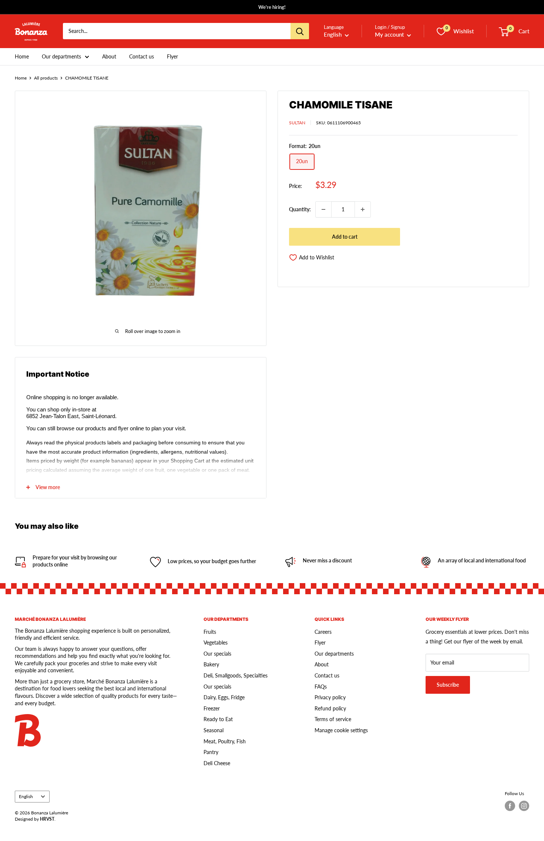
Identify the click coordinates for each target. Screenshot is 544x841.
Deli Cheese (217, 763)
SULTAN (297, 122)
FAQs (321, 686)
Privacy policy (330, 697)
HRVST (47, 819)
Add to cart (344, 236)
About (109, 56)
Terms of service (333, 719)
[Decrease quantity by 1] (323, 209)
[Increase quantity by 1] (362, 209)
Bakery (211, 664)
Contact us (141, 56)
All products (46, 78)
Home (22, 56)
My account (390, 34)
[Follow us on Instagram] (524, 806)
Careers (323, 632)
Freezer (212, 708)
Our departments (61, 56)
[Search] (300, 31)
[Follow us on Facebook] (510, 806)
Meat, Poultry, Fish (225, 741)
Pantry (211, 752)
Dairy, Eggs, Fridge (224, 697)
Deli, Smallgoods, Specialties (236, 675)
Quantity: (300, 209)
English (26, 796)
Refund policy (330, 708)
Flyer (172, 56)
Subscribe (448, 685)
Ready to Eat (218, 719)
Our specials (217, 653)
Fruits (210, 632)
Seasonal (214, 730)
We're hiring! (272, 7)
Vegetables (216, 642)
